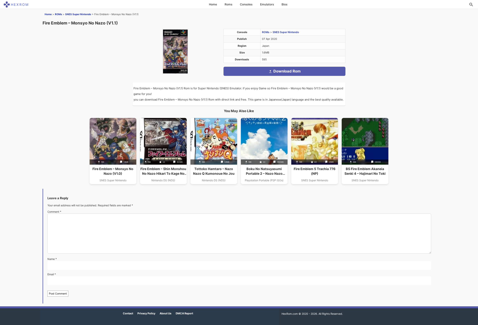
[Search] (471, 4)
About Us (165, 313)
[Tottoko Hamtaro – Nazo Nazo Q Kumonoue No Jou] (213, 151)
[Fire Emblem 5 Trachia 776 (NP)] (314, 151)
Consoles (246, 4)
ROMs (58, 14)
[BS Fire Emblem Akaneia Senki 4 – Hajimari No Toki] (365, 151)
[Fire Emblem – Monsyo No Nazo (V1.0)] (113, 151)
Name (52, 259)
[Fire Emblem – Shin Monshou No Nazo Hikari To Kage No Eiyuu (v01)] (163, 151)
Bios (284, 4)
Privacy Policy (146, 313)
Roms (228, 4)
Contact (128, 313)
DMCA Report (184, 313)
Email (51, 274)
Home (213, 4)
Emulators (267, 4)
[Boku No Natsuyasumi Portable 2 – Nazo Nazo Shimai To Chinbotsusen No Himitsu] (264, 151)
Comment (54, 211)
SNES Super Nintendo (78, 14)
